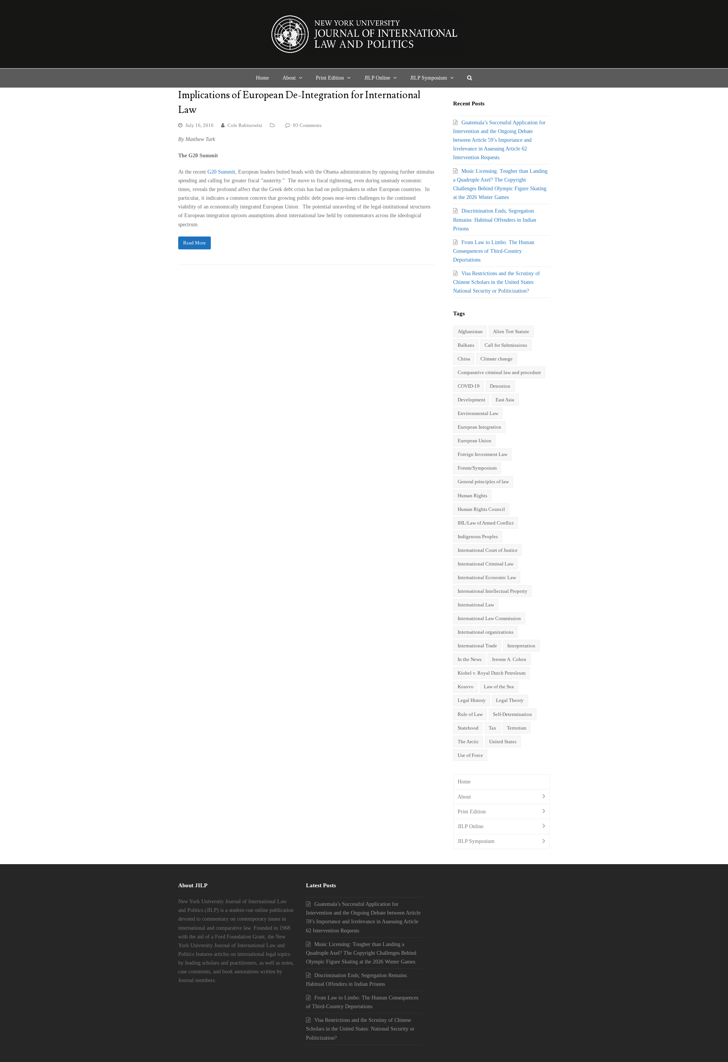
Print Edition (472, 812)
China (464, 359)
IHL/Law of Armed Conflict (486, 523)
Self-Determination (512, 714)
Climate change (496, 359)
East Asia (505, 400)
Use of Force (470, 755)
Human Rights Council (481, 509)
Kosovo (466, 686)
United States (502, 741)
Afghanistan (470, 331)
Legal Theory (510, 700)
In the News (470, 659)
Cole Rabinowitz (245, 125)
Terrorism (516, 728)
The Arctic (468, 741)
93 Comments (307, 125)
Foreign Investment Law (482, 454)
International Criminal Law (485, 564)
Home (464, 782)
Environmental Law (478, 413)
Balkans (466, 345)
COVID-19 (469, 386)
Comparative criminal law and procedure (499, 372)
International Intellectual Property (492, 591)
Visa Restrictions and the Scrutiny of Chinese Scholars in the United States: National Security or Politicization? (496, 282)
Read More (194, 243)
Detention (500, 386)
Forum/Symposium (477, 468)
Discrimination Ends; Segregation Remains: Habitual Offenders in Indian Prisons (494, 219)
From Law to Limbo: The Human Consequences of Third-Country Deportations (493, 251)
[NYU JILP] (364, 34)
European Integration (479, 427)
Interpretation (521, 645)
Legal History (472, 700)
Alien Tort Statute (511, 331)
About (464, 797)
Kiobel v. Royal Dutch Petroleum (492, 673)
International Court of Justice (488, 550)
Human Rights (472, 495)
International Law (476, 605)
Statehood (468, 728)
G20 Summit (221, 172)
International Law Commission (489, 618)
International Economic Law (487, 577)
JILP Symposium (476, 841)
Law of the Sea (499, 686)
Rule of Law (470, 714)
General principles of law (483, 481)
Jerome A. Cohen (509, 659)
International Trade (477, 645)
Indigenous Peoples (478, 536)
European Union (474, 440)
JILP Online (470, 826)
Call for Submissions (506, 345)
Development (471, 400)
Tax (492, 728)
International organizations (485, 632)
